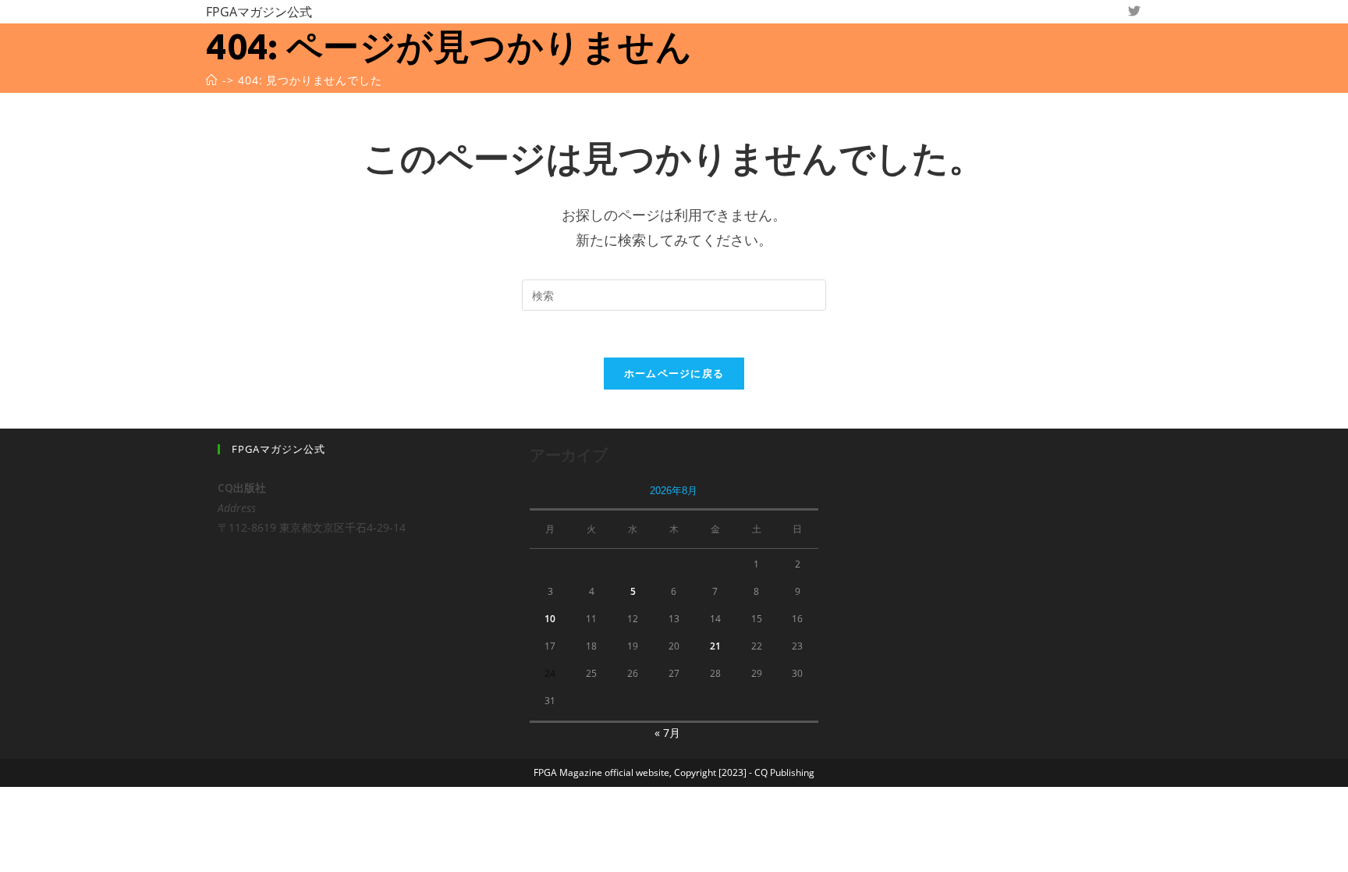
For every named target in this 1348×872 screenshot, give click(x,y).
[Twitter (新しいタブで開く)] (1134, 11)
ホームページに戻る (674, 373)
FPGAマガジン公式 (259, 11)
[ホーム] (212, 80)
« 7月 (667, 732)
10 (550, 618)
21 (715, 646)
